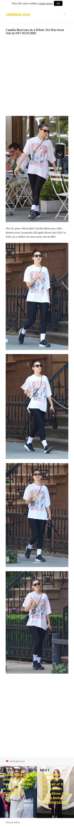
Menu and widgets (64, 17)
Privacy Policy (13, 822)
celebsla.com (18, 14)
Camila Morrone (17, 761)
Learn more (46, 3)
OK (58, 3)
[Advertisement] (37, 75)
